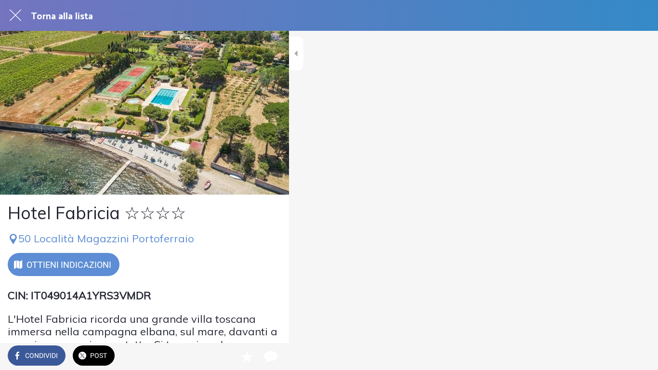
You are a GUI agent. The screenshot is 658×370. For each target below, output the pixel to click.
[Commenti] (269, 356)
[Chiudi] (15, 15)
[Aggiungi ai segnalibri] (246, 356)
